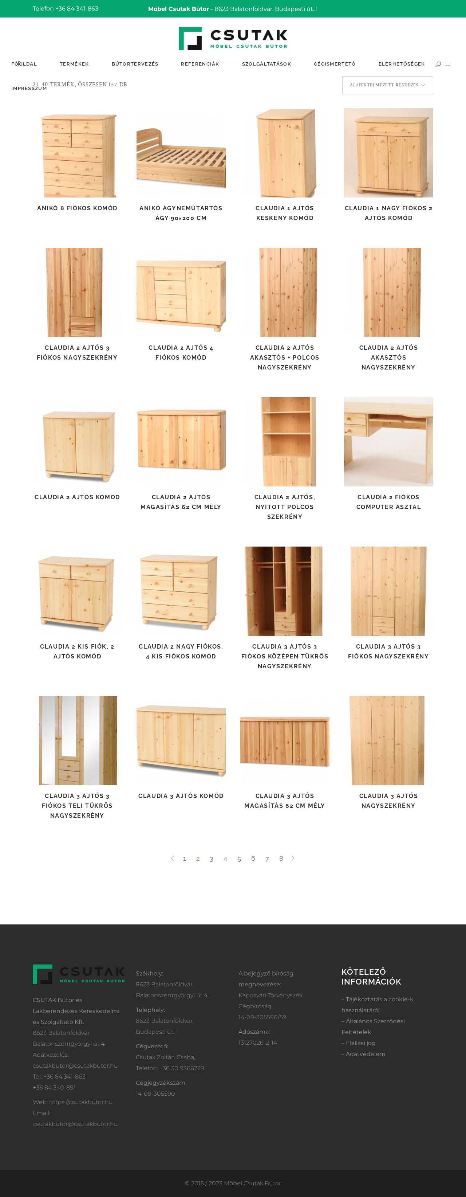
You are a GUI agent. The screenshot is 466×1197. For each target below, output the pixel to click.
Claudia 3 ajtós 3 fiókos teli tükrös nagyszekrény (77, 806)
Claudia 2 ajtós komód (77, 497)
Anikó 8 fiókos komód (77, 208)
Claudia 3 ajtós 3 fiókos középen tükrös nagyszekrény (285, 656)
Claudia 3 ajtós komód (181, 796)
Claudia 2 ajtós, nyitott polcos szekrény (285, 507)
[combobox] (387, 85)
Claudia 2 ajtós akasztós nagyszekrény (388, 357)
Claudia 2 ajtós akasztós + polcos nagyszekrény (285, 357)
